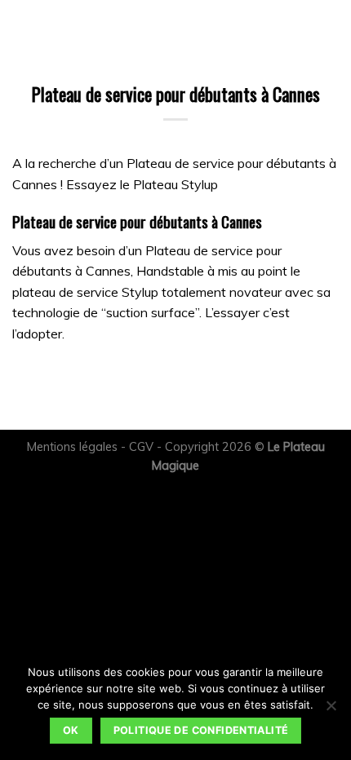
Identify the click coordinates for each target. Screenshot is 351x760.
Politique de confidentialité (201, 730)
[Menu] (22, 28)
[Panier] (51, 28)
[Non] (330, 710)
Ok (71, 730)
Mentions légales (72, 447)
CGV (141, 447)
